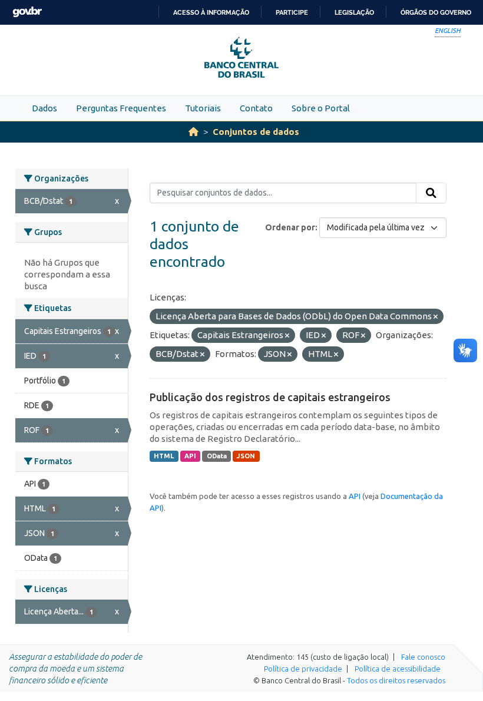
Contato (256, 108)
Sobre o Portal (321, 108)
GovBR (27, 12)
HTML (164, 455)
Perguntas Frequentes (121, 108)
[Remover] (436, 316)
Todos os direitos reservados (396, 680)
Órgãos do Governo (436, 12)
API (190, 455)
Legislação (354, 12)
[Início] (193, 132)
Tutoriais (203, 108)
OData (217, 455)
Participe (292, 12)
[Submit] (431, 193)
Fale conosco (423, 657)
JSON (246, 455)
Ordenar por (290, 227)
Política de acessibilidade (398, 668)
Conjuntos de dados (256, 132)
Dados (44, 108)
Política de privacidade (303, 668)
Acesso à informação (211, 12)
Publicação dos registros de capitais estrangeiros (270, 397)
